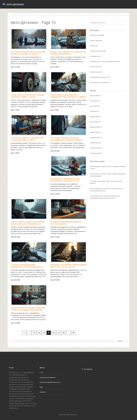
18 (63, 333)
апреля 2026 (95, 116)
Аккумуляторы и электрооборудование (105, 61)
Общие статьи (96, 72)
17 (58, 333)
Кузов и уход (95, 67)
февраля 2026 (96, 127)
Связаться (43, 392)
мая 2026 (94, 111)
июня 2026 (95, 106)
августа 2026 (95, 96)
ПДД (41, 387)
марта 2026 (95, 122)
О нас (41, 372)
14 (44, 333)
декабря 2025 (96, 137)
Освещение (95, 56)
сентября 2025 (95, 153)
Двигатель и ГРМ (97, 35)
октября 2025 (95, 148)
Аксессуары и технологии (99, 82)
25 (73, 333)
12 (34, 333)
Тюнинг (94, 46)
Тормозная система (98, 51)
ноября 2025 (95, 143)
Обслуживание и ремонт (99, 77)
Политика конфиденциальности (50, 382)
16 (53, 333)
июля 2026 (94, 101)
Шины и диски (96, 40)
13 (39, 333)
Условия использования (47, 377)
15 (49, 333)
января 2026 (95, 132)
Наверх (120, 341)
